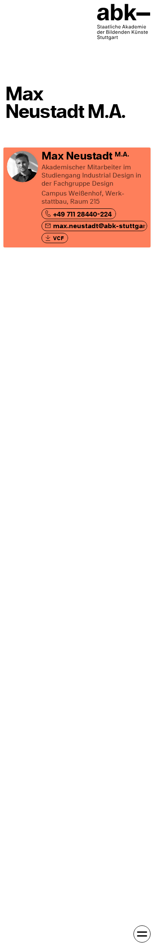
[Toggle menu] (142, 934)
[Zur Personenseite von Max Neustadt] (77, 197)
